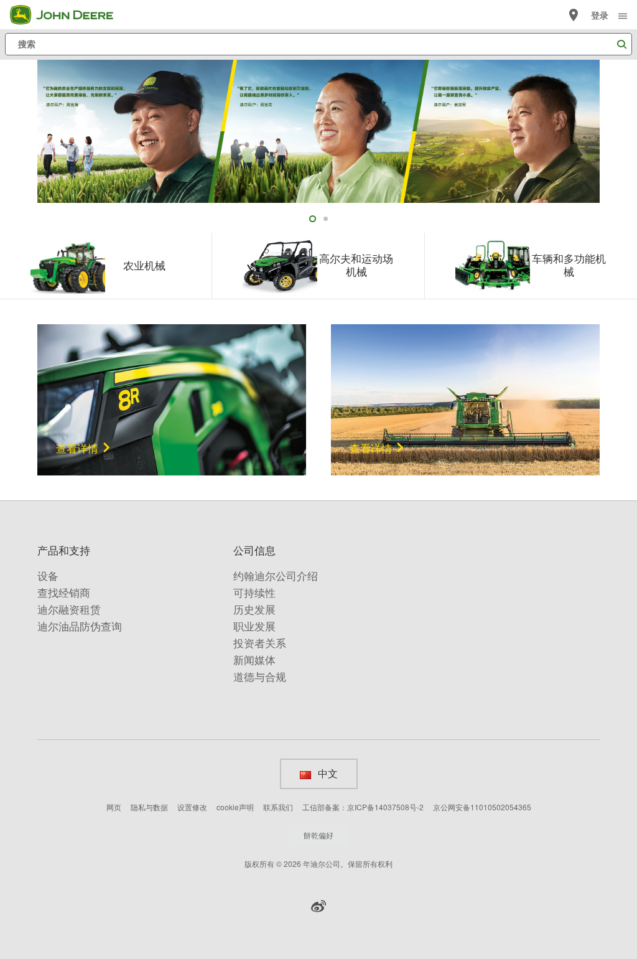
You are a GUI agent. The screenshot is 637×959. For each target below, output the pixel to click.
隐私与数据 (149, 807)
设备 (47, 575)
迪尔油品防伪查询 (79, 626)
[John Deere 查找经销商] (573, 15)
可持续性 (254, 592)
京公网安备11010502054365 (482, 807)
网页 (113, 807)
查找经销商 (63, 592)
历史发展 (254, 609)
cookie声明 (235, 807)
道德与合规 (259, 676)
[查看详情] (171, 398)
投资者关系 (259, 643)
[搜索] (621, 44)
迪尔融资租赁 (69, 609)
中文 (327, 773)
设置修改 (192, 807)
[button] (318, 905)
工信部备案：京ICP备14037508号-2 (363, 807)
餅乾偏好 (318, 835)
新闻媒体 (254, 660)
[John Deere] (69, 15)
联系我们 (278, 807)
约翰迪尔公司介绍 (275, 575)
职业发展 (254, 626)
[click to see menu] (622, 15)
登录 (599, 15)
